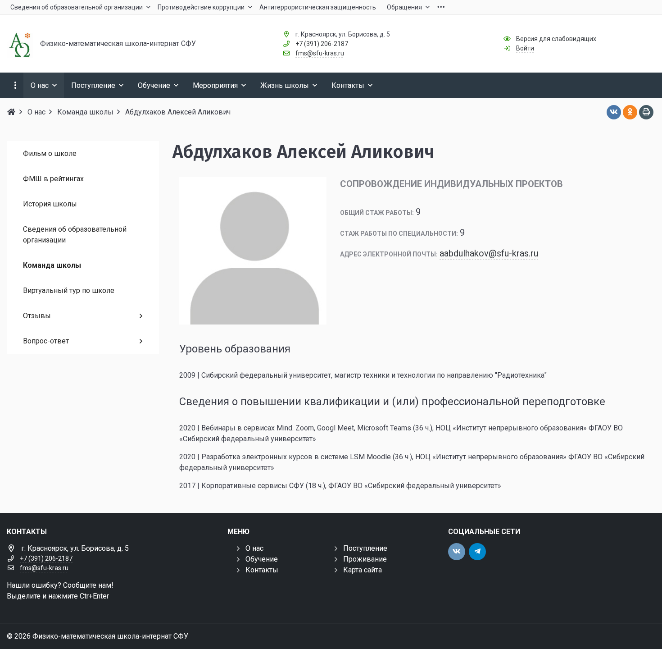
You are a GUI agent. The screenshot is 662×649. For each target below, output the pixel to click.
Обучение (261, 559)
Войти (525, 48)
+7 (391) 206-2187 (321, 43)
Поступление (365, 548)
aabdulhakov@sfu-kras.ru (489, 253)
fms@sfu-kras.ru (319, 53)
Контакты (261, 570)
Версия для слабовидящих (556, 38)
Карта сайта (362, 570)
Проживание (365, 559)
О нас (254, 548)
